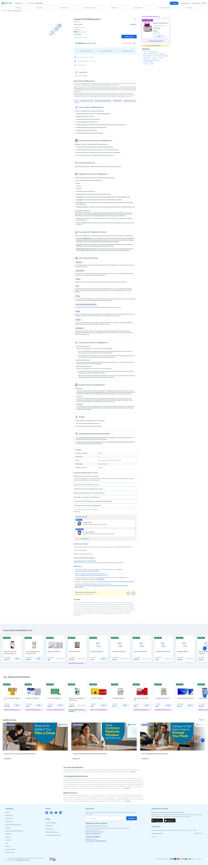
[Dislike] (133, 593)
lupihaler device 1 (80, 782)
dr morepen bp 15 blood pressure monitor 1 (96, 784)
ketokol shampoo (134, 769)
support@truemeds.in (80, 561)
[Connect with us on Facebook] (51, 812)
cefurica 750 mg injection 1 (109, 799)
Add (17, 658)
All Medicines (8, 834)
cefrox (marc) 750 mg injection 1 (92, 799)
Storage (161, 58)
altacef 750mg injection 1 (83, 795)
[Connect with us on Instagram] (47, 812)
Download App (185, 3)
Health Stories (9, 818)
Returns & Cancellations (52, 832)
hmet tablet (125, 769)
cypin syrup (92, 771)
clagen (87, 771)
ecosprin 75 (101, 769)
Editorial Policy (85, 538)
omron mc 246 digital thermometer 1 (74, 784)
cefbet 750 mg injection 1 (109, 797)
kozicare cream (111, 771)
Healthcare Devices (138, 7)
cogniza (77, 769)
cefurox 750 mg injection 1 (124, 799)
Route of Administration (103, 101)
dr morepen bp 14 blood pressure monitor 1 (103, 778)
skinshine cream (93, 769)
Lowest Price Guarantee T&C (53, 835)
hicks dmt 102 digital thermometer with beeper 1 (77, 786)
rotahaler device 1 (120, 778)
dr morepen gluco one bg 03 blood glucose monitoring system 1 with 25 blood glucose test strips (110, 780)
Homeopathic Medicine (164, 7)
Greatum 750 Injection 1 (160, 23)
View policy (91, 57)
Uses (76, 101)
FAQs (151, 63)
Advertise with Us (9, 852)
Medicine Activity (130, 101)
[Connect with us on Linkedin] (60, 812)
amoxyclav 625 (109, 769)
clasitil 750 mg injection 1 (86, 801)
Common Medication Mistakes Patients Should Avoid (90, 754)
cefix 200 (119, 771)
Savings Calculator (10, 849)
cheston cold (84, 769)
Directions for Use (87, 101)
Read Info (134, 24)
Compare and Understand (155, 41)
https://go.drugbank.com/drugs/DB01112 (87, 571)
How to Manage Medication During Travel (155, 754)
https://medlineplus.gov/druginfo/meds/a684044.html (91, 575)
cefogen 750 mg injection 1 (124, 797)
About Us (7, 812)
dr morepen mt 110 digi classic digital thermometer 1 (77, 778)
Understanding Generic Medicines (14, 831)
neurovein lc (103, 771)
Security (7, 846)
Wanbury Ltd (77, 21)
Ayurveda (7, 827)
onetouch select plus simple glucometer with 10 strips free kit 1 (126, 784)
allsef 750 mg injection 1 (69, 795)
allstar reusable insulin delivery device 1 (101, 786)
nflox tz (74, 771)
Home (3, 10)
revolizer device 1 (120, 782)
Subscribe (131, 818)
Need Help (8, 840)
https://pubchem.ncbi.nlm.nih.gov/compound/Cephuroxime (116, 581)
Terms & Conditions (51, 823)
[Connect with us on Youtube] (56, 812)
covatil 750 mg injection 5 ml (101, 801)
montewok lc (67, 771)
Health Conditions (63, 7)
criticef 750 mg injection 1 (116, 801)
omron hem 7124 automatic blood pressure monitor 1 (100, 782)
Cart (205, 3)
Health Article (8, 815)
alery (98, 771)
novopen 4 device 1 (105, 788)
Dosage (154, 58)
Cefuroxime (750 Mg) (81, 75)
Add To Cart (129, 36)
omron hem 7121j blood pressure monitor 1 (123, 786)
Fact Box (145, 63)
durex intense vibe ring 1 (92, 788)
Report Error (77, 511)
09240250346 (92, 561)
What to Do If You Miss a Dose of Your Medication (20, 754)
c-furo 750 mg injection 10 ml (94, 797)
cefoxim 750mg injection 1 (76, 799)
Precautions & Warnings (161, 56)
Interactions (146, 58)
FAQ (6, 843)
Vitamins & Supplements (90, 7)
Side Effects (117, 101)
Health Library (9, 821)
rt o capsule (117, 769)
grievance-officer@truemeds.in (98, 841)
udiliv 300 (71, 769)
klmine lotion (80, 771)
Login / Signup (195, 3)
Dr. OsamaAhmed (88, 532)
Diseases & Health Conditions (13, 824)
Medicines (18, 7)
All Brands (7, 837)
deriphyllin (125, 771)
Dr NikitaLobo (87, 522)
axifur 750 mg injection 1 (111, 795)
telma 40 (65, 769)
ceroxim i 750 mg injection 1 (72, 801)
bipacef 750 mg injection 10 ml (77, 797)
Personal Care (40, 7)
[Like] (128, 593)
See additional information (23, 860)
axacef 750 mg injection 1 (97, 795)
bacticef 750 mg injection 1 (125, 795)
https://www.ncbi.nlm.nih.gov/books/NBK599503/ (90, 579)
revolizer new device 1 (117, 788)
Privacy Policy (49, 826)
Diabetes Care (114, 7)
